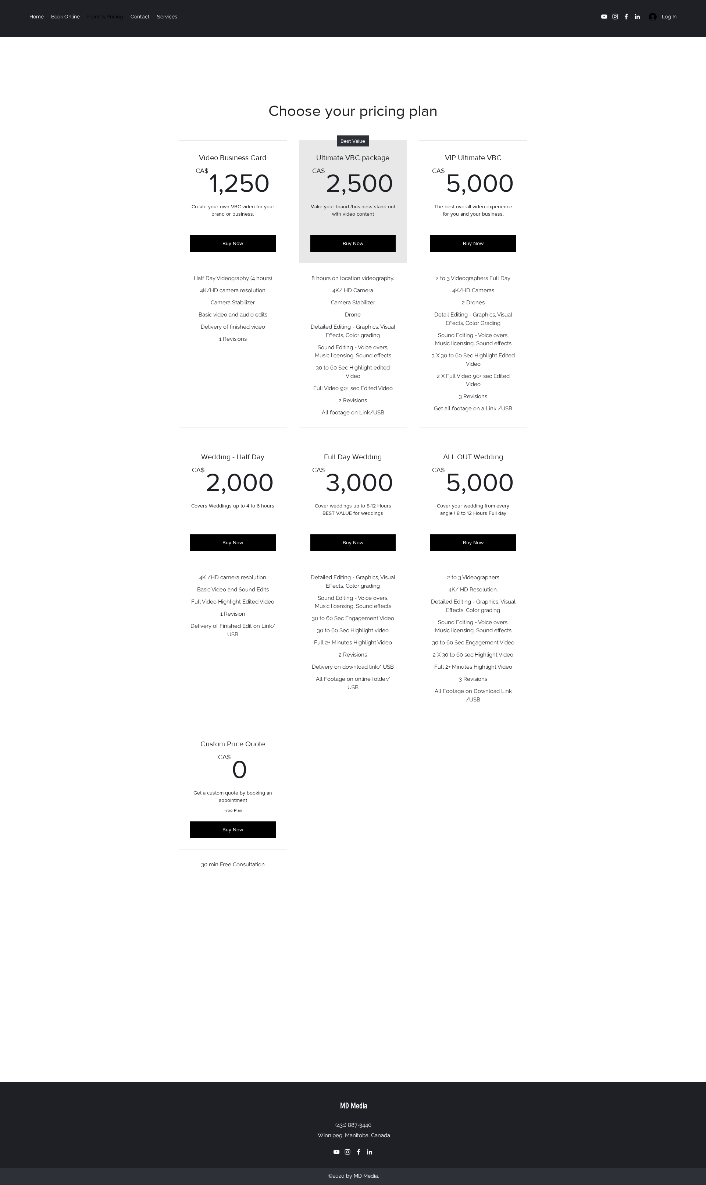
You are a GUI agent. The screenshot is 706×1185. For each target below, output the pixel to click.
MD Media (353, 1106)
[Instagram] (615, 16)
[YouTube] (604, 16)
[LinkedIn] (637, 16)
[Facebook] (626, 16)
